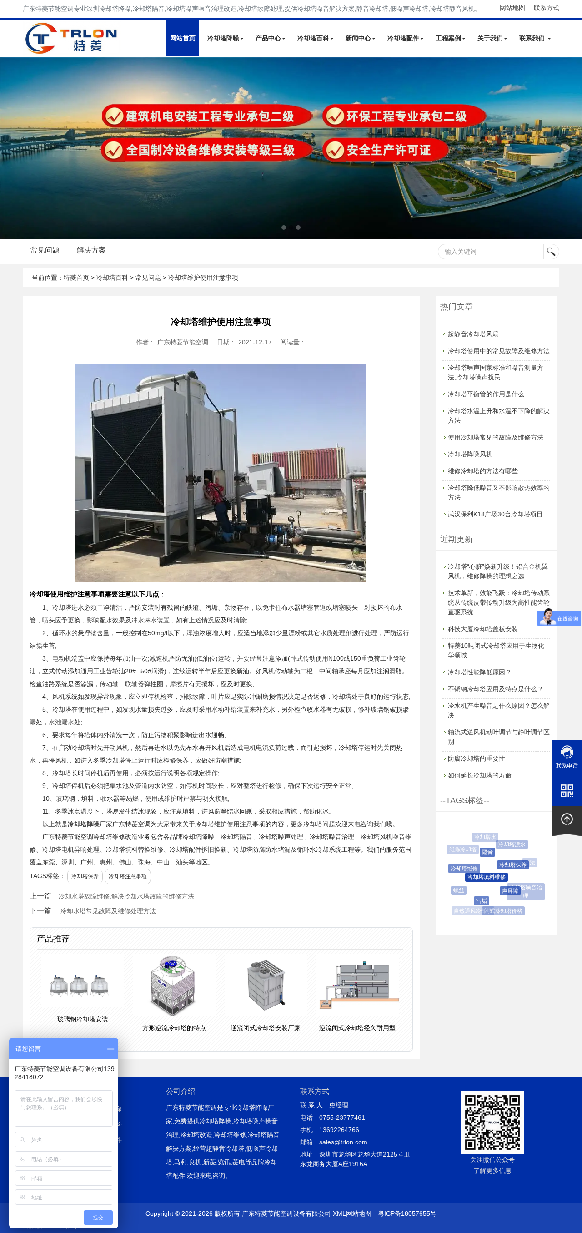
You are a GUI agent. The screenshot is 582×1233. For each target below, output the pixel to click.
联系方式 (546, 7)
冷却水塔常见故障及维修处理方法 (108, 911)
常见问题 (45, 250)
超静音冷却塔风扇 (473, 334)
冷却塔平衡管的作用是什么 (486, 394)
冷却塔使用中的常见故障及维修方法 (499, 350)
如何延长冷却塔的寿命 (480, 775)
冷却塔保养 (85, 876)
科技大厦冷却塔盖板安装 (483, 628)
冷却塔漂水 (508, 844)
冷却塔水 (483, 837)
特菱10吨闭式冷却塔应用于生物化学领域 (496, 650)
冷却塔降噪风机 (470, 454)
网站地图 (512, 7)
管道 (521, 904)
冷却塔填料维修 (478, 877)
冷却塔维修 (458, 868)
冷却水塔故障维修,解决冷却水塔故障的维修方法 (126, 896)
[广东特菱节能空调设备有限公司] (72, 49)
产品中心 (268, 38)
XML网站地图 (352, 1213)
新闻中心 (358, 38)
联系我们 (533, 38)
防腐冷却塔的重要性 (476, 758)
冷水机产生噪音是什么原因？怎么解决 (499, 710)
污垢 (475, 901)
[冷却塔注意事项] (291, 148)
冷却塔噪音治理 (523, 891)
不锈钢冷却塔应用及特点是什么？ (495, 688)
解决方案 (91, 250)
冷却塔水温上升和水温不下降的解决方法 (499, 415)
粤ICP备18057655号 (407, 1213)
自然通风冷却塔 (472, 911)
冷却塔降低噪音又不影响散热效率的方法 (499, 492)
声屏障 (503, 891)
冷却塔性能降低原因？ (480, 672)
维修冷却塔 (461, 849)
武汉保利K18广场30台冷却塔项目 (495, 514)
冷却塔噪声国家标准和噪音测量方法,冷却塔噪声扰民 (495, 372)
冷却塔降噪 (223, 38)
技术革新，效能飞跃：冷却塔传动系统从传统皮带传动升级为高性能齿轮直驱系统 (499, 602)
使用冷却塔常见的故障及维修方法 (495, 437)
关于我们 (490, 38)
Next (9, 148)
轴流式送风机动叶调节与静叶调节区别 (499, 736)
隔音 (481, 852)
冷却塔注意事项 (128, 876)
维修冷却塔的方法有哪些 (483, 471)
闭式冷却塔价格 (500, 911)
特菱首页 (76, 277)
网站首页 (183, 38)
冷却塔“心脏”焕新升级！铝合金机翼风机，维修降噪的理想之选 (498, 571)
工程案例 (448, 38)
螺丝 (455, 890)
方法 (527, 862)
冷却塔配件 (403, 38)
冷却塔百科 (313, 38)
